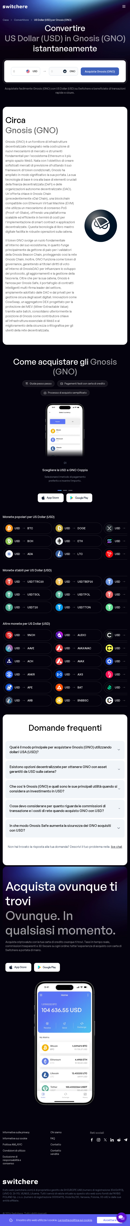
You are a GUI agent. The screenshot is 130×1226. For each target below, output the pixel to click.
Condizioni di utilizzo (14, 1150)
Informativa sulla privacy (16, 1132)
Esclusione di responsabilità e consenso (12, 1160)
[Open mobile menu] (124, 6)
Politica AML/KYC (12, 1144)
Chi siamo (56, 1132)
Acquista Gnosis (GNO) (100, 71)
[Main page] (15, 6)
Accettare (109, 1220)
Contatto (55, 1144)
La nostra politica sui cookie (75, 1220)
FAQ (52, 1138)
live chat (116, 846)
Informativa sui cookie (15, 1138)
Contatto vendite (55, 1152)
